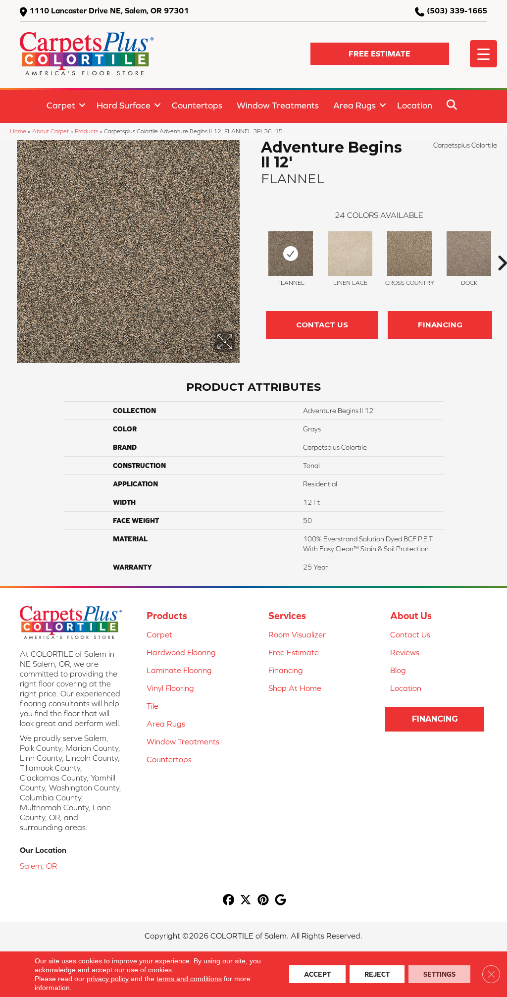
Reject (377, 974)
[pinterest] (263, 900)
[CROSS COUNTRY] (409, 253)
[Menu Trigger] (483, 53)
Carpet (61, 105)
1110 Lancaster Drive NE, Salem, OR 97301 (109, 10)
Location (414, 105)
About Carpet (50, 131)
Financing (440, 324)
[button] (379, 54)
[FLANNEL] (290, 253)
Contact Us (322, 324)
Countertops (197, 105)
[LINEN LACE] (350, 253)
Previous (256, 248)
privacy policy (108, 979)
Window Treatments (278, 105)
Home (18, 131)
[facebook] (228, 900)
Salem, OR (38, 865)
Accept (317, 974)
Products (86, 131)
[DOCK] (469, 253)
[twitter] (246, 900)
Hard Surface (124, 105)
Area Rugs (354, 105)
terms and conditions (189, 979)
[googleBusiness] (280, 900)
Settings (439, 974)
